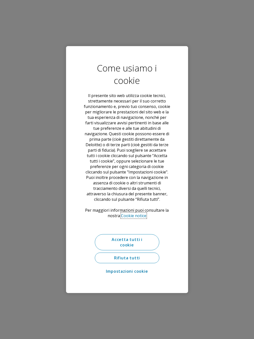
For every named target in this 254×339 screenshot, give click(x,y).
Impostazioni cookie (127, 271)
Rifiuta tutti (127, 258)
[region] (127, 169)
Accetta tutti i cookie (127, 242)
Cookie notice (133, 215)
